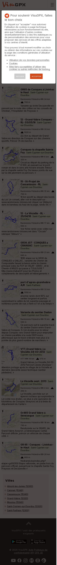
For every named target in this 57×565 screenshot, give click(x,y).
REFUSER (20, 76)
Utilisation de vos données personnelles (29, 60)
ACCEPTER (36, 76)
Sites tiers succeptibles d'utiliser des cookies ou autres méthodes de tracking (29, 68)
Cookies (13, 63)
